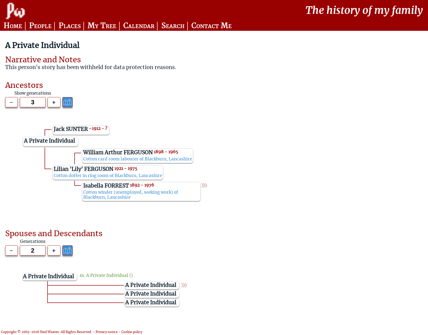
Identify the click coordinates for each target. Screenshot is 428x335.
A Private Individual (107, 276)
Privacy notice (107, 332)
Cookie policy (131, 332)
